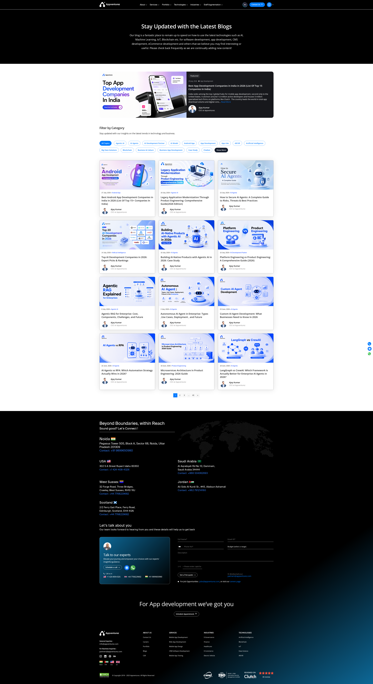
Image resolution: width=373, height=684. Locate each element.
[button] (143, 4)
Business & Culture (146, 150)
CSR (144, 656)
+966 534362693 (198, 473)
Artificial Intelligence (254, 143)
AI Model (174, 143)
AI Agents (134, 143)
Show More (221, 150)
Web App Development (177, 642)
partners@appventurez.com (239, 576)
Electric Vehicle (209, 656)
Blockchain (127, 150)
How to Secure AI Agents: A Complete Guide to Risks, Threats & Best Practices (244, 199)
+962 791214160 (197, 490)
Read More (226, 102)
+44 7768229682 (119, 493)
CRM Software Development (179, 651)
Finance (207, 642)
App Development (206, 81)
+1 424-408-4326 (119, 469)
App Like (225, 143)
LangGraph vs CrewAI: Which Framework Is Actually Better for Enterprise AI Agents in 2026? (244, 374)
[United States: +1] (180, 546)
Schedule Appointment (185, 614)
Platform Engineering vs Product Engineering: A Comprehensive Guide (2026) (245, 258)
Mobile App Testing (176, 656)
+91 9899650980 (122, 450)
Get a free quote (186, 575)
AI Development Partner (154, 143)
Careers (146, 642)
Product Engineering (179, 366)
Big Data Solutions (109, 150)
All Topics (105, 143)
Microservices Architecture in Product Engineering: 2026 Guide (182, 372)
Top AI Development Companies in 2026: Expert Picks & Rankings (124, 258)
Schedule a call (111, 567)
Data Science (243, 651)
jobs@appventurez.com (210, 581)
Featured (194, 75)
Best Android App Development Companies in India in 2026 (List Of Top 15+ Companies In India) (127, 200)
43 (193, 395)
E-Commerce (208, 651)
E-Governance (209, 637)
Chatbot (207, 150)
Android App (189, 143)
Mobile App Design (176, 646)
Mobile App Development (178, 637)
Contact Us (255, 4)
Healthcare (208, 646)
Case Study (193, 150)
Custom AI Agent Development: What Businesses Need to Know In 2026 (241, 315)
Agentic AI (120, 143)
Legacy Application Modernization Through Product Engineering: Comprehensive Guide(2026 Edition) (185, 200)
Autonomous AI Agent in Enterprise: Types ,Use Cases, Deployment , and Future (184, 315)
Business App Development (171, 150)
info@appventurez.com (108, 644)
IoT (240, 646)
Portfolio (146, 646)
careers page (235, 581)
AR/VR (237, 143)
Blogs (145, 651)
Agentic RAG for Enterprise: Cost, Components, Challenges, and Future (122, 315)
